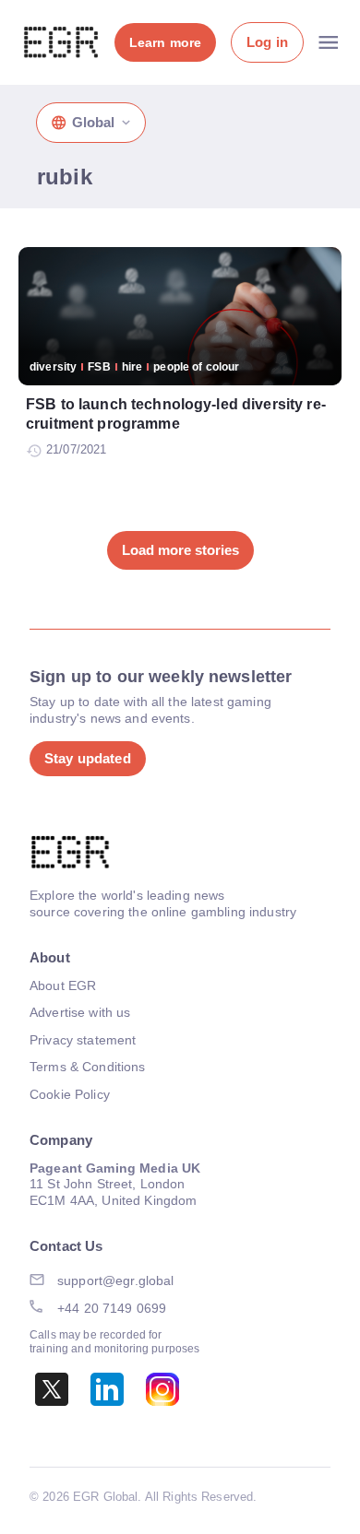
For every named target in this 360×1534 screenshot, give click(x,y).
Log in (267, 42)
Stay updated (87, 758)
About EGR (63, 985)
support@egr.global (115, 1280)
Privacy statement (83, 1039)
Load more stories (180, 550)
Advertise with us (80, 1012)
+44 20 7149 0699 (111, 1308)
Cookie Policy (70, 1094)
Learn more (165, 42)
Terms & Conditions (88, 1066)
